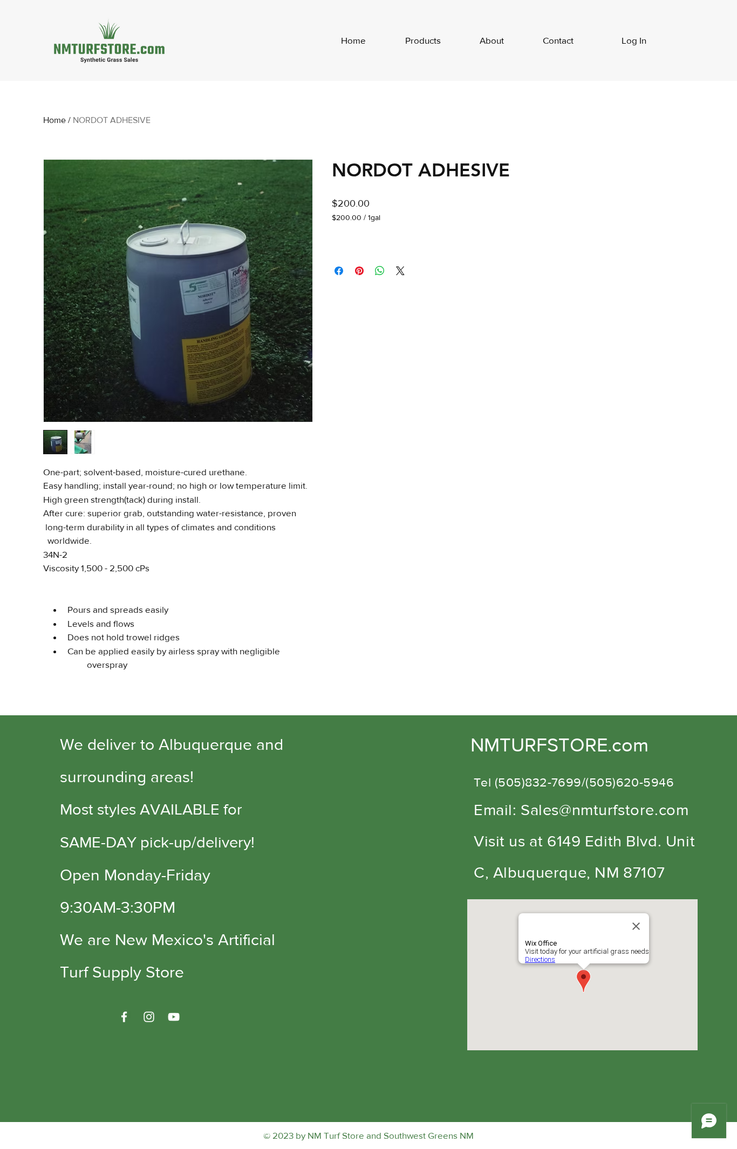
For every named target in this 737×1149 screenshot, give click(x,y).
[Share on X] (400, 270)
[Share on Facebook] (338, 270)
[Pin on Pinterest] (359, 270)
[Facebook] (124, 1017)
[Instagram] (149, 1017)
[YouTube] (174, 1017)
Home (54, 120)
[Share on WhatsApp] (379, 270)
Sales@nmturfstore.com (604, 810)
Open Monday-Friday (135, 875)
